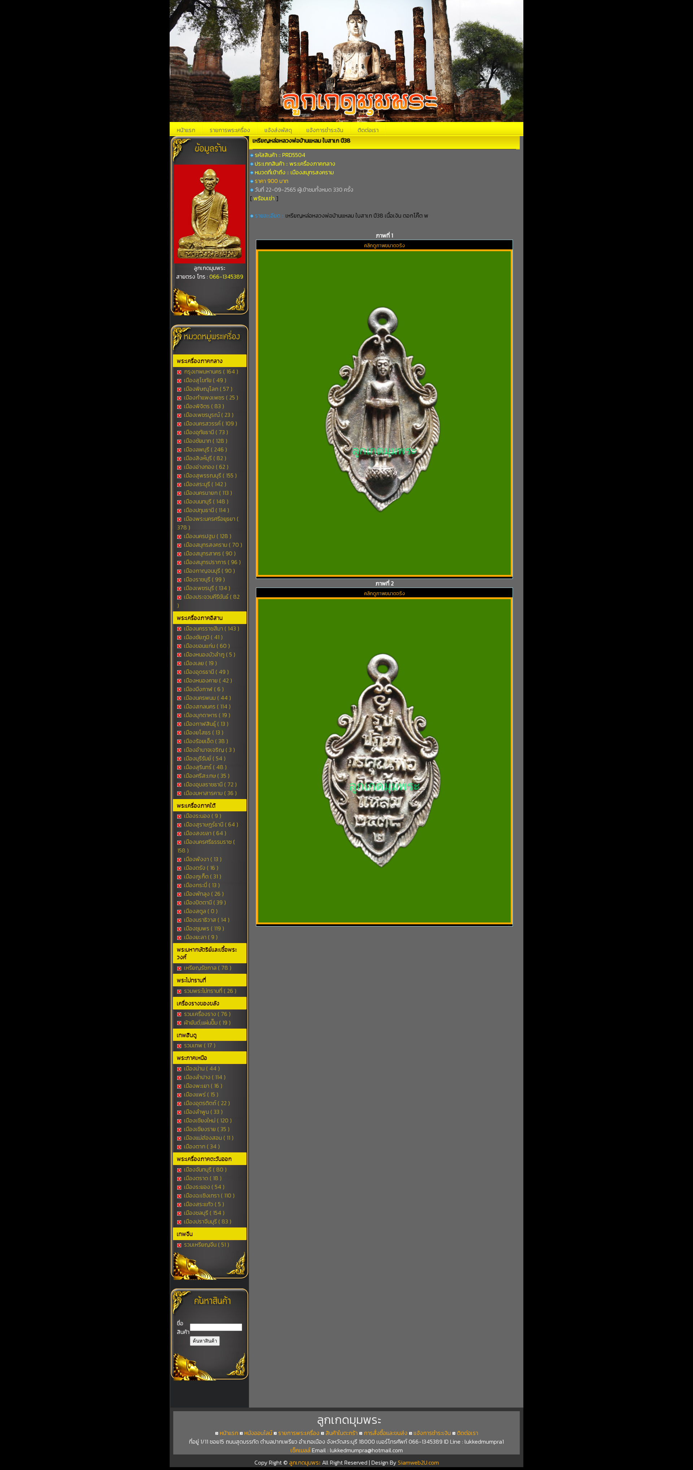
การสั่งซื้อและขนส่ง (385, 1432)
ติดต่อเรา (368, 130)
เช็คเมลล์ (300, 1450)
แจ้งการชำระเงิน (324, 130)
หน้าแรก (186, 130)
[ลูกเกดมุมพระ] (209, 261)
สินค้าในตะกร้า (342, 1432)
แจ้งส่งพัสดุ (278, 130)
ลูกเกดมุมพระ (305, 1462)
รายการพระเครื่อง (230, 130)
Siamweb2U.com (418, 1462)
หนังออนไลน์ (258, 1432)
